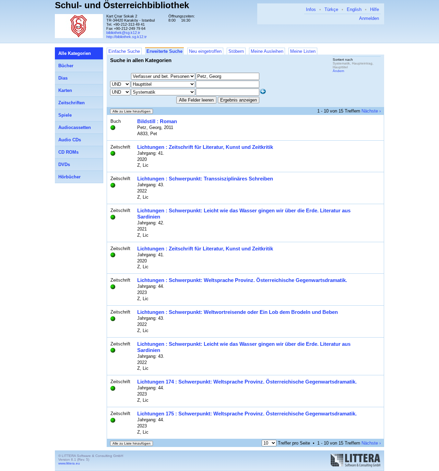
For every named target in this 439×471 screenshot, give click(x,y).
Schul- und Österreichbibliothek (122, 5)
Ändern (338, 71)
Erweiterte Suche (164, 51)
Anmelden (369, 18)
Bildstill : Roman (157, 121)
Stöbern (236, 51)
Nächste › (371, 111)
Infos (311, 9)
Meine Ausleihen (267, 51)
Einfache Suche (124, 51)
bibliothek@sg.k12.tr (123, 33)
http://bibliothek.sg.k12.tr (126, 37)
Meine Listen (303, 51)
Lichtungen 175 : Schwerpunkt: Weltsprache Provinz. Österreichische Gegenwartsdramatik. (247, 413)
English (354, 9)
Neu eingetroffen (205, 51)
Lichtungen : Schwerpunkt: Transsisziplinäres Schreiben (205, 178)
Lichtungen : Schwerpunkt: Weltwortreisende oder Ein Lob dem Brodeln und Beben (237, 312)
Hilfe (374, 9)
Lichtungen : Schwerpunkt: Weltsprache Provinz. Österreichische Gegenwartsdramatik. (242, 280)
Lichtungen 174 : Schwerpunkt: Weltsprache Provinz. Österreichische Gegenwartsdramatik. (247, 382)
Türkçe (331, 9)
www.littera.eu (69, 463)
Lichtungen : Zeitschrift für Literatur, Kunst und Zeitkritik (205, 147)
